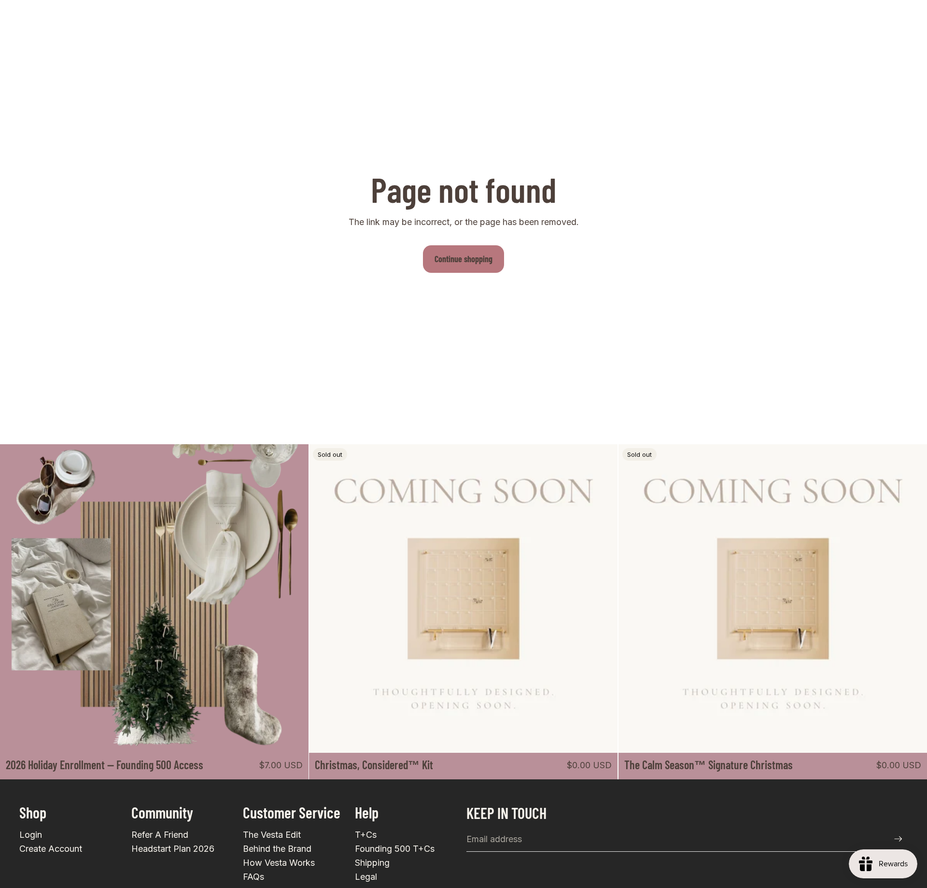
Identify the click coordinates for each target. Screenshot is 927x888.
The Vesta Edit (272, 835)
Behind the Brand (277, 849)
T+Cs (366, 835)
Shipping (372, 863)
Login (30, 835)
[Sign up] (898, 839)
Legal (366, 877)
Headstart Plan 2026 (172, 849)
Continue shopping (463, 259)
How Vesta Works (279, 863)
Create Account (50, 849)
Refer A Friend (159, 835)
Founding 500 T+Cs (395, 849)
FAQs (253, 877)
